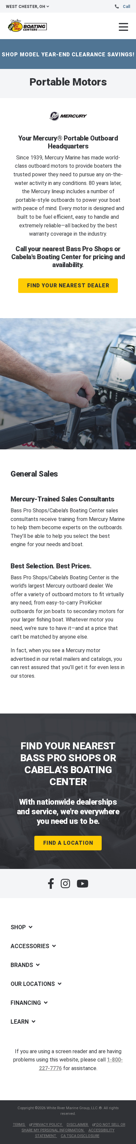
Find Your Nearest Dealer (68, 285)
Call (126, 6)
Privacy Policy (47, 1124)
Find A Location (68, 843)
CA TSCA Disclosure (80, 1136)
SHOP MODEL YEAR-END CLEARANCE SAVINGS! (68, 54)
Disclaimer (78, 1124)
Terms (19, 1124)
